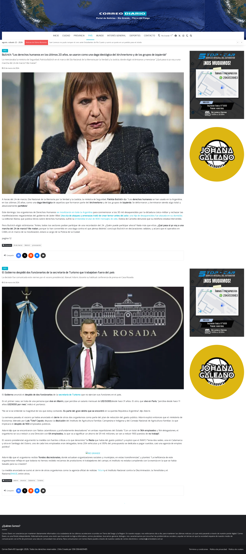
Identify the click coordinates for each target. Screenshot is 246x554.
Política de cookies (236, 549)
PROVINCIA (79, 35)
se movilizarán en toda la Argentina (75, 212)
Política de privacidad (218, 549)
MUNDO (100, 35)
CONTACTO (149, 35)
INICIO (56, 35)
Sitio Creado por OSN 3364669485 (72, 549)
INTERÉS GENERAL (116, 35)
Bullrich (27, 245)
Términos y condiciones (198, 549)
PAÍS (90, 35)
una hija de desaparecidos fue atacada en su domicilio (155, 215)
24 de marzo (18, 245)
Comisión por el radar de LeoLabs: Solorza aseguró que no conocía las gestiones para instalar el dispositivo (93, 42)
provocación (36, 245)
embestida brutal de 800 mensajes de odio (96, 218)
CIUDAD (66, 35)
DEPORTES (135, 35)
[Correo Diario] (123, 15)
